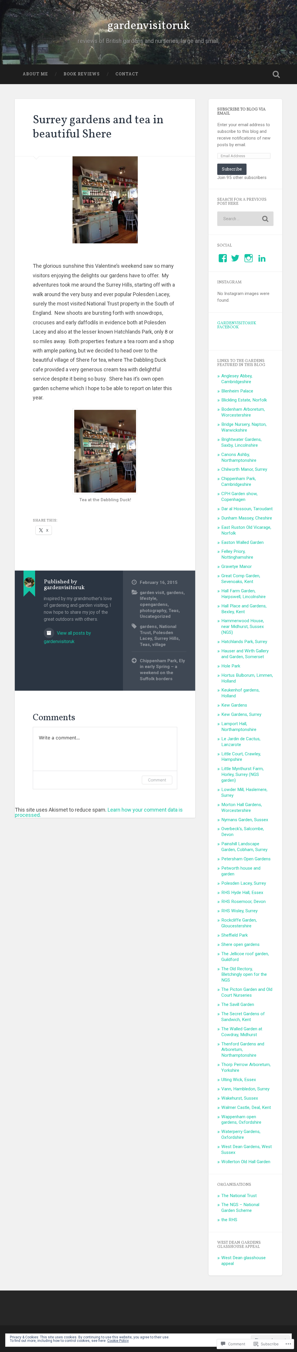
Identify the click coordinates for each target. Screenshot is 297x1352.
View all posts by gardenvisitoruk (67, 637)
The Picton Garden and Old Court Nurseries (246, 992)
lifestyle (148, 598)
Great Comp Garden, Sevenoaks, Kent (240, 578)
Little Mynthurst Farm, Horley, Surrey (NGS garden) (242, 774)
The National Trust (239, 1195)
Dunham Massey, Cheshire (246, 518)
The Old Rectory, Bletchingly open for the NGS (244, 974)
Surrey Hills (166, 638)
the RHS (229, 1219)
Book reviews (82, 74)
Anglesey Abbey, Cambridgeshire (236, 378)
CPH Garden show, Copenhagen (239, 496)
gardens (175, 592)
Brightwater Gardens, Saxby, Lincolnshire (241, 442)
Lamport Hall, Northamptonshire (238, 726)
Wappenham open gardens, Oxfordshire (241, 1119)
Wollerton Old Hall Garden (245, 1161)
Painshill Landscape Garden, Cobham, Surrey (244, 846)
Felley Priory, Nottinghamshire (237, 554)
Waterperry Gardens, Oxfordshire (240, 1134)
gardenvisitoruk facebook (236, 325)
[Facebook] (222, 258)
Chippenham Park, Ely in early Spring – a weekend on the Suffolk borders (162, 669)
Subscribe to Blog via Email (241, 111)
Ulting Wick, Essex (238, 1079)
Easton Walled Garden (242, 542)
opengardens (154, 604)
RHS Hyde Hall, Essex (242, 892)
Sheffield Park (234, 935)
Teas (174, 610)
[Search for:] (245, 218)
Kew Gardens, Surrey (241, 714)
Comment (157, 779)
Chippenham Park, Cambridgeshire (238, 481)
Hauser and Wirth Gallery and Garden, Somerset (245, 653)
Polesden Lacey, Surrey (243, 883)
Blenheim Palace (237, 391)
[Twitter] (235, 258)
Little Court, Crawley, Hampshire (241, 756)
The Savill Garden (237, 1004)
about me (35, 74)
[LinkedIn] (262, 258)
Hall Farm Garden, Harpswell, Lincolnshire (243, 593)
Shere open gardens (240, 944)
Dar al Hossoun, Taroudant (247, 508)
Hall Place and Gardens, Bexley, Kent (244, 608)
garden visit (152, 592)
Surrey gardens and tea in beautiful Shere (98, 127)
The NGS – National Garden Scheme (240, 1207)
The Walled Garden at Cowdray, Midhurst (241, 1031)
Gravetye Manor (236, 566)
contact (126, 74)
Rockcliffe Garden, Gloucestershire (239, 923)
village (159, 644)
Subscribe (232, 169)
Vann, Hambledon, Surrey (245, 1089)
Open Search (276, 74)
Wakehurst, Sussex (239, 1098)
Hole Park (230, 666)
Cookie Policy (118, 1341)
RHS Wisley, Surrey (239, 910)
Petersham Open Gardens (246, 858)
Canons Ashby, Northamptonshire (238, 457)
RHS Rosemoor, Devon (243, 901)
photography (153, 610)
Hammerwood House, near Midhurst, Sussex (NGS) (242, 626)
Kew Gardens (234, 705)
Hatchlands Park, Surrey (244, 641)
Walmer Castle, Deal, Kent (246, 1107)
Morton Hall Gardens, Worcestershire (241, 807)
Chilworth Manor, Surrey (244, 469)
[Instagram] (248, 258)
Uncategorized (155, 616)
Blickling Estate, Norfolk (244, 400)
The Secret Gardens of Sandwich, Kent (243, 1016)
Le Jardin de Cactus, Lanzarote (240, 741)
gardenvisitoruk (148, 26)
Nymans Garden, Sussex (244, 819)
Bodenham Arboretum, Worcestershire (243, 412)
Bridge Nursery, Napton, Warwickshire (244, 427)
